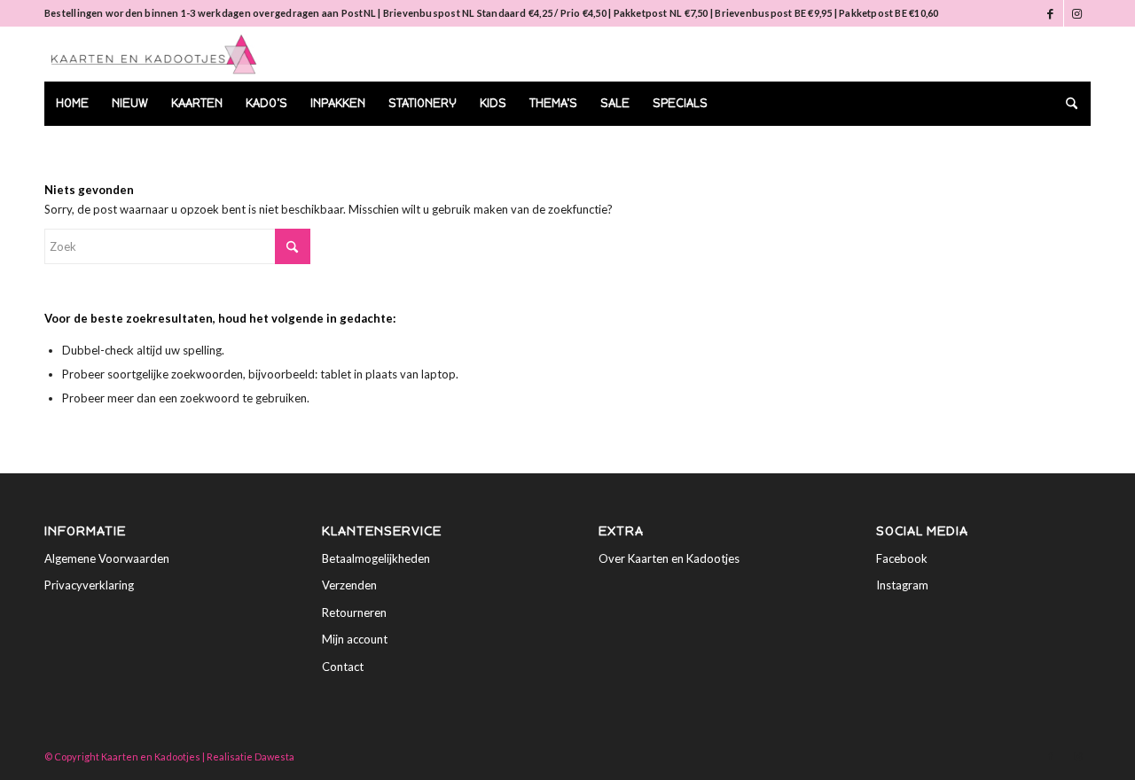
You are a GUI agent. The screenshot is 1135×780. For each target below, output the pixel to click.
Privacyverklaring (89, 585)
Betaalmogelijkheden (376, 558)
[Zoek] (1065, 104)
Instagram (902, 585)
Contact (343, 666)
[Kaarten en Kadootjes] (153, 54)
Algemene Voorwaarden (106, 558)
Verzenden (349, 585)
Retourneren (354, 612)
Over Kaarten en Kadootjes (669, 558)
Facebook (902, 558)
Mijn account (354, 639)
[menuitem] (72, 104)
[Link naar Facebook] (1050, 13)
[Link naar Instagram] (1077, 13)
